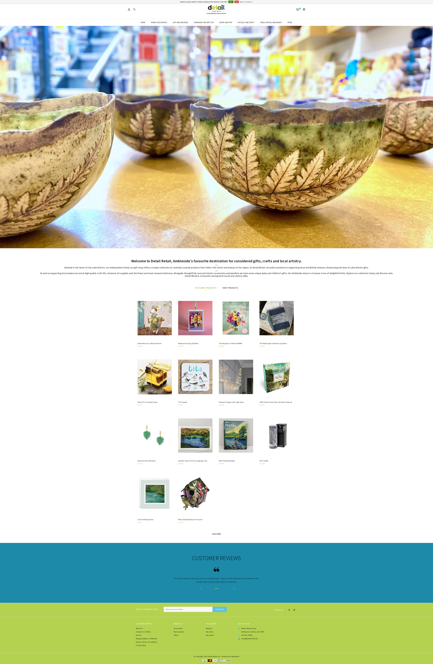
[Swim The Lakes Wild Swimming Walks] (236, 436)
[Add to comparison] (150, 350)
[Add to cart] (139, 350)
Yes (231, 2)
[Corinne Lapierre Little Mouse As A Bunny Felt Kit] (155, 318)
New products (179, 632)
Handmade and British (204, 22)
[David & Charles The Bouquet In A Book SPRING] (236, 318)
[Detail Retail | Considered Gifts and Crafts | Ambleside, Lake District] (216, 9)
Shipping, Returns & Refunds (146, 639)
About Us (139, 628)
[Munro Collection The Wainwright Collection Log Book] (276, 318)
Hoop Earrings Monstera (147, 461)
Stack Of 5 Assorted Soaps (148, 402)
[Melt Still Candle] (276, 436)
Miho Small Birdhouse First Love (190, 520)
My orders (210, 632)
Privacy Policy (141, 645)
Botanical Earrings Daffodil (188, 343)
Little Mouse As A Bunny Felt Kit (149, 343)
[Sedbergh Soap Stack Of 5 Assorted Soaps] (155, 377)
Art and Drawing (180, 22)
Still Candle (263, 461)
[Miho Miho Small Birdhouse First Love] (195, 494)
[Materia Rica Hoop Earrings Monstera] (155, 436)
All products (178, 628)
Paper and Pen (226, 22)
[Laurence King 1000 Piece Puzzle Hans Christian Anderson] (276, 377)
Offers (176, 635)
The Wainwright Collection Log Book (273, 343)
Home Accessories (159, 22)
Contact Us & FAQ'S (143, 632)
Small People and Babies (271, 22)
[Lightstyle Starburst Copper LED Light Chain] (236, 377)
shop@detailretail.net (249, 639)
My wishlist (210, 635)
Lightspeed (235, 656)
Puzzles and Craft (246, 22)
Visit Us (138, 635)
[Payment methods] (204, 660)
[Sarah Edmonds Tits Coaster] (195, 377)
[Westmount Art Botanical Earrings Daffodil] (195, 318)
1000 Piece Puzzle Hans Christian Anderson (275, 402)
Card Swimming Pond (145, 520)
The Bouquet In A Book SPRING (230, 343)
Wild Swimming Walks (227, 461)
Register (209, 628)
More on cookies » (246, 2)
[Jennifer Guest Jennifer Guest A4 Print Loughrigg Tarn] (195, 436)
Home (143, 22)
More (290, 22)
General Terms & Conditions (146, 642)
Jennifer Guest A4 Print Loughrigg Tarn (192, 461)
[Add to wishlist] (144, 350)
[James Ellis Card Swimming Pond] (155, 494)
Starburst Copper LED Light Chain (231, 402)
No (237, 2)
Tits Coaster (182, 402)
